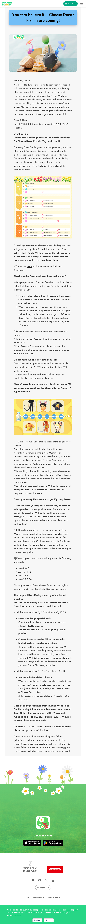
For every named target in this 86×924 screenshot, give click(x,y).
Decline (37, 920)
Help (27, 897)
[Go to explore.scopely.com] (30, 867)
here (29, 266)
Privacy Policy (38, 897)
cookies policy (72, 910)
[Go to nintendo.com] (55, 869)
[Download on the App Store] (32, 843)
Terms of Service (54, 897)
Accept (49, 920)
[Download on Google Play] (53, 843)
